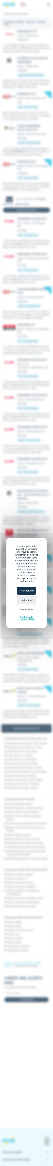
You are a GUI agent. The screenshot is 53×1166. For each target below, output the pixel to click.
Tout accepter (26, 590)
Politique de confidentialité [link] (26, 618)
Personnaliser (26, 609)
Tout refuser (26, 599)
